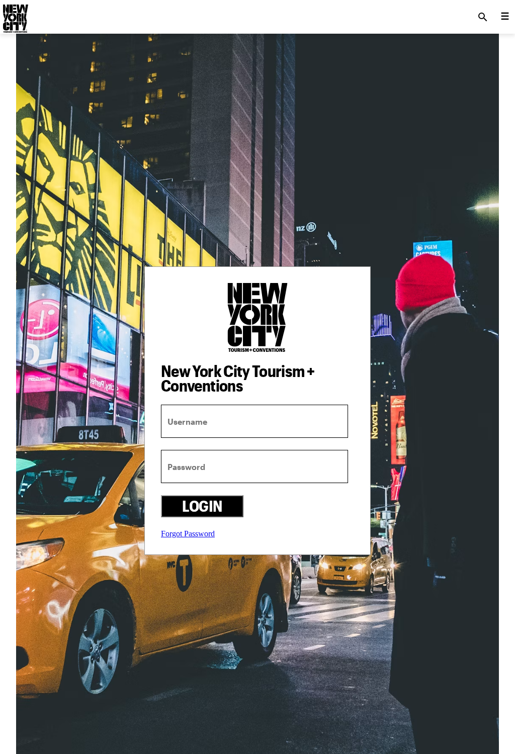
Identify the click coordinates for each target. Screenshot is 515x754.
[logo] (14, 14)
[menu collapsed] (505, 17)
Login (202, 506)
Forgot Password (188, 533)
